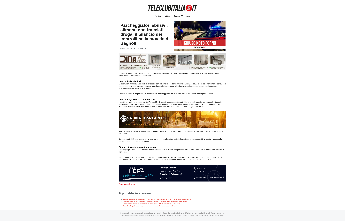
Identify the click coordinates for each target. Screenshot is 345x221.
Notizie (158, 16)
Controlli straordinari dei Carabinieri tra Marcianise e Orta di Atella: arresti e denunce (151, 204)
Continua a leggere (127, 184)
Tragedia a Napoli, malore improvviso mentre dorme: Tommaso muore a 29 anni (150, 206)
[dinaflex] (172, 61)
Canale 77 (178, 16)
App (188, 16)
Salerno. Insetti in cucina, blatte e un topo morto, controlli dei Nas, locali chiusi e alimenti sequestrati (157, 199)
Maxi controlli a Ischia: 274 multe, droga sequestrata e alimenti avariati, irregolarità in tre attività (155, 201)
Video (167, 16)
